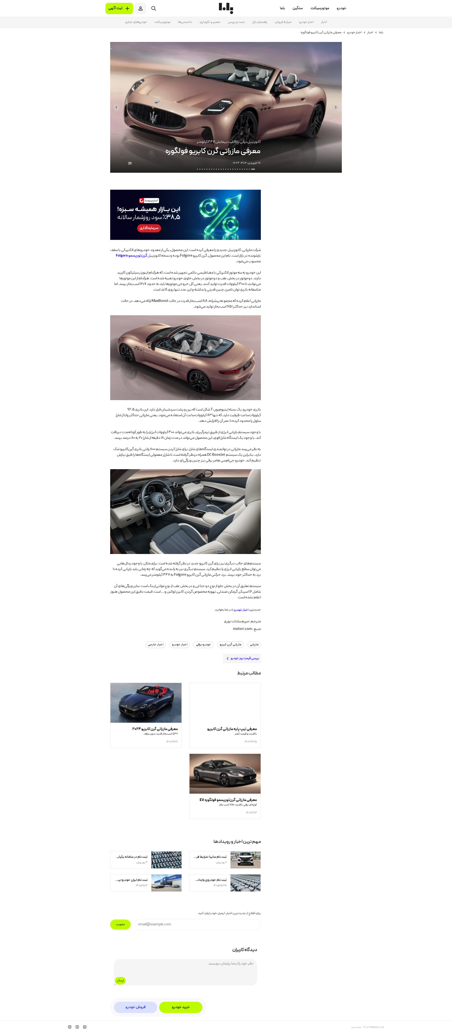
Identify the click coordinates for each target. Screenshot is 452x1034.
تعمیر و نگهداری (210, 22)
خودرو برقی (203, 644)
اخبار (324, 22)
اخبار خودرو (306, 22)
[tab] (253, 169)
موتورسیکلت (162, 22)
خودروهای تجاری (136, 22)
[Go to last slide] (335, 107)
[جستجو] (153, 8)
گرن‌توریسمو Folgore (131, 255)
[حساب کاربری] (140, 8)
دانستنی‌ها (185, 22)
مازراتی (254, 644)
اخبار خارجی (155, 644)
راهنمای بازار (259, 22)
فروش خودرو (135, 1007)
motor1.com (242, 629)
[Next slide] (116, 107)
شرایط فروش (283, 22)
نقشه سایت (356, 1027)
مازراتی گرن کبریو (230, 644)
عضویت (120, 924)
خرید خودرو (181, 1007)
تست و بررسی (236, 22)
